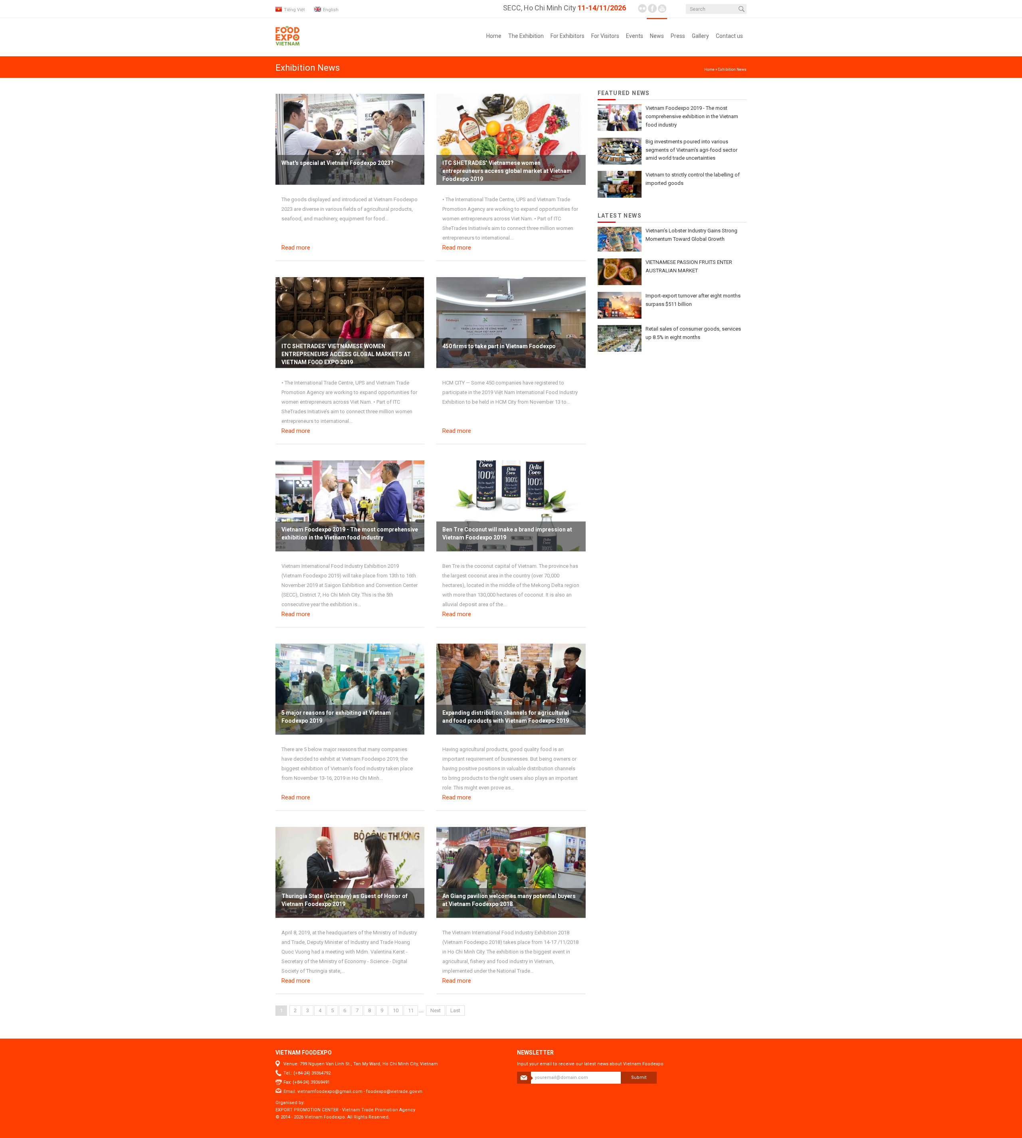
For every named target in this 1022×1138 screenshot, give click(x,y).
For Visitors (605, 36)
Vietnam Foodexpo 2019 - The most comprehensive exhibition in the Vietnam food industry (692, 116)
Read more (295, 247)
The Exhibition (526, 36)
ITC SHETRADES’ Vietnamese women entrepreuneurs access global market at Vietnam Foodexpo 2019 (507, 171)
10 (395, 1010)
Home (493, 36)
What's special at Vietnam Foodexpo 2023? (337, 163)
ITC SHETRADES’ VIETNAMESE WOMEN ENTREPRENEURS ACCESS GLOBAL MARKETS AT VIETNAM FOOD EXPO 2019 (346, 354)
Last (455, 1010)
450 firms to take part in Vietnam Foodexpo (499, 346)
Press (678, 36)
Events (634, 36)
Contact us (729, 36)
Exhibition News (732, 69)
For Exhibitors (567, 36)
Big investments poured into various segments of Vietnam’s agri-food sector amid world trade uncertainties (691, 150)
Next (435, 1010)
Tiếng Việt (294, 9)
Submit (639, 1077)
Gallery (700, 36)
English (331, 9)
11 (411, 1010)
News (657, 36)
